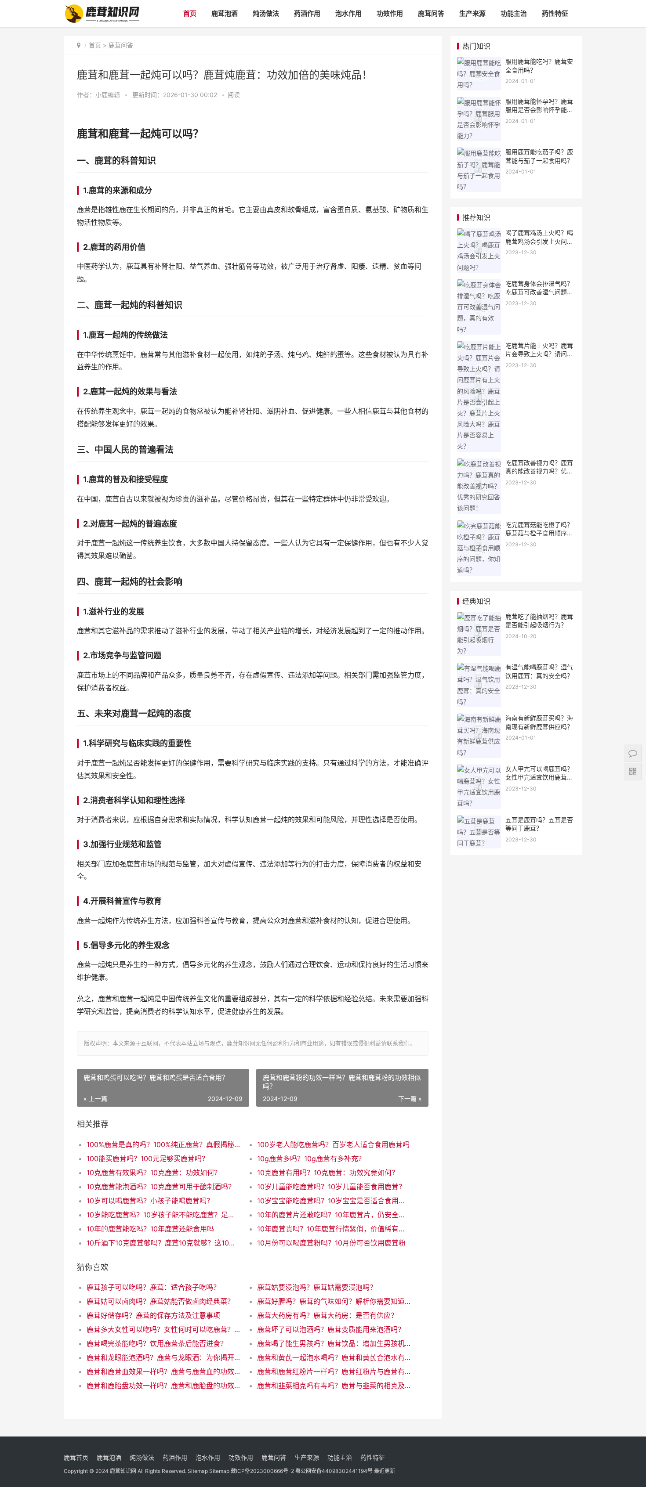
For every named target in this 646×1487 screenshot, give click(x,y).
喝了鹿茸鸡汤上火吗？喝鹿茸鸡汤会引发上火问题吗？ (539, 241)
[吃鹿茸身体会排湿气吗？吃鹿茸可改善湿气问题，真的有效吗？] (479, 285)
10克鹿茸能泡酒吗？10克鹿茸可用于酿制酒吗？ (161, 1186)
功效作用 (390, 13)
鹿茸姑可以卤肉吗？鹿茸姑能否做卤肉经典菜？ (160, 1301)
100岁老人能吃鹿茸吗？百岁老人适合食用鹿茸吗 (333, 1144)
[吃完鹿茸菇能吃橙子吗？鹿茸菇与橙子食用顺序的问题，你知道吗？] (479, 526)
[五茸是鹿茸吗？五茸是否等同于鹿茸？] (479, 821)
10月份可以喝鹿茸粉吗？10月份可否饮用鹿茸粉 (331, 1242)
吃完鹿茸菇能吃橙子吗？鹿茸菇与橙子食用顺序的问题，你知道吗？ (539, 533)
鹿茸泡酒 (224, 13)
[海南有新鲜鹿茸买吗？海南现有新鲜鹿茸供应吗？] (479, 719)
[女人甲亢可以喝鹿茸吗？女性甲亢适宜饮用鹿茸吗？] (479, 770)
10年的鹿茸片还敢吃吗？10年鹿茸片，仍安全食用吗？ (333, 1214)
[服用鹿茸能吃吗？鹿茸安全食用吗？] (479, 62)
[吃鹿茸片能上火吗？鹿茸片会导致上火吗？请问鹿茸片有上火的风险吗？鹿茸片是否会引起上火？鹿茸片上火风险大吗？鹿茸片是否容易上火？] (479, 346)
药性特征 (555, 13)
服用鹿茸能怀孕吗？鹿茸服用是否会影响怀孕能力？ (539, 109)
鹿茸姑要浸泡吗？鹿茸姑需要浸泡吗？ (317, 1287)
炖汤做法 (266, 13)
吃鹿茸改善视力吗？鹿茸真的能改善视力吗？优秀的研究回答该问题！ (539, 471)
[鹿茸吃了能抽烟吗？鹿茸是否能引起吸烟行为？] (479, 617)
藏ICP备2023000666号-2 (262, 1471)
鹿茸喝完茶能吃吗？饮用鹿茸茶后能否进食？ (157, 1343)
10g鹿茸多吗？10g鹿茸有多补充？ (311, 1158)
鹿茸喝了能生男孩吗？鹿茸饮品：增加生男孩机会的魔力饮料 (333, 1343)
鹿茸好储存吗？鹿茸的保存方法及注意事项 (153, 1315)
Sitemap (198, 1471)
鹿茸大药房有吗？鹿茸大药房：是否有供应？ (327, 1315)
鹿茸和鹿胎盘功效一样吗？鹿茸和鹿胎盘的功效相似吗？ (163, 1385)
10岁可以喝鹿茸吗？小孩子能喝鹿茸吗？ (150, 1200)
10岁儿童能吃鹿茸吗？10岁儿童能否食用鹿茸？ (331, 1186)
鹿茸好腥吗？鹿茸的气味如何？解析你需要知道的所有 (333, 1301)
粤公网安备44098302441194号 (334, 1471)
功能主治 (514, 13)
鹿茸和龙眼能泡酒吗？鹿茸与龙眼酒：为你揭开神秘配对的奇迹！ (163, 1357)
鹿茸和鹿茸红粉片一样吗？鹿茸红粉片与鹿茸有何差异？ (333, 1371)
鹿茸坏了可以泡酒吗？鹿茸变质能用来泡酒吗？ (331, 1329)
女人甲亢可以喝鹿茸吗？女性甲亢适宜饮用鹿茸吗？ (539, 777)
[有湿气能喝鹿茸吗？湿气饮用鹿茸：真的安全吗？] (479, 668)
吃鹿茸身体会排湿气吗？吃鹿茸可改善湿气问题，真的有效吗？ (539, 292)
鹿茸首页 (76, 1457)
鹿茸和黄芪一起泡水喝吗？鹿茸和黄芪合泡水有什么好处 (333, 1357)
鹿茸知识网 (123, 1471)
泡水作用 (348, 13)
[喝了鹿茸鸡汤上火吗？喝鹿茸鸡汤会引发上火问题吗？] (479, 234)
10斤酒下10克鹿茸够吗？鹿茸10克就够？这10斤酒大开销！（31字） (163, 1242)
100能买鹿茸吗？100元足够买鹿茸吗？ (148, 1158)
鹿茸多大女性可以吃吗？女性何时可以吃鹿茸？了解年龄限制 (163, 1329)
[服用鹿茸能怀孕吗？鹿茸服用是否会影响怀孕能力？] (479, 102)
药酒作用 (307, 13)
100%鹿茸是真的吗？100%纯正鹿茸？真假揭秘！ (163, 1144)
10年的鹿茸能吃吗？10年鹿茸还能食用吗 (150, 1228)
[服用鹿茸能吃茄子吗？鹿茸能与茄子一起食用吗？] (479, 153)
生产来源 (472, 13)
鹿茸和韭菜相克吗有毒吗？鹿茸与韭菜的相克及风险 (333, 1385)
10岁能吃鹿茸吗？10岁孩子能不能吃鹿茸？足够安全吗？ (163, 1214)
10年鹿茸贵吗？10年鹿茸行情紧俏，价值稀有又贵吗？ (333, 1228)
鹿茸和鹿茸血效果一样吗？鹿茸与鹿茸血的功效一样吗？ (163, 1371)
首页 (189, 13)
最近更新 (384, 1471)
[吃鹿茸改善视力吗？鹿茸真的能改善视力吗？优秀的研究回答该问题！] (479, 464)
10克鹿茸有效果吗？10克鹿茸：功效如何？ (154, 1172)
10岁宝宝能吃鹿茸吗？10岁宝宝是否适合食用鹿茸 (333, 1200)
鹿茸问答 (431, 13)
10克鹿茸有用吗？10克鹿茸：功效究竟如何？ (328, 1172)
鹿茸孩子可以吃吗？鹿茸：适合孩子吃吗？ (153, 1287)
